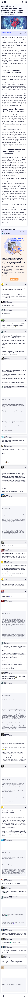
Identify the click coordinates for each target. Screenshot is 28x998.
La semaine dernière (6, 50)
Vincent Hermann (6, 32)
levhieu (5, 445)
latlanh (5, 541)
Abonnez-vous (14, 279)
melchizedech (7, 358)
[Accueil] (3, 2)
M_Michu (6, 495)
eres (5, 331)
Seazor (5, 642)
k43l (5, 309)
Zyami (5, 436)
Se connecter (7, 233)
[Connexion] (22, 1)
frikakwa (6, 929)
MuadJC (6, 966)
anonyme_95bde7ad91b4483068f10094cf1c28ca (14, 386)
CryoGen (6, 301)
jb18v (5, 320)
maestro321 (6, 466)
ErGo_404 (6, 284)
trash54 (6, 672)
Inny (5, 839)
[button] (26, 2)
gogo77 (5, 682)
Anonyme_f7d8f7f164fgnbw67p (11, 896)
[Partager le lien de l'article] (3, 996)
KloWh (5, 879)
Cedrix (5, 600)
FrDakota (6, 591)
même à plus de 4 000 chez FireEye (16, 86)
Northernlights (7, 549)
